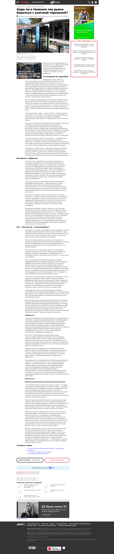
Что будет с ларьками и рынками (39, 452)
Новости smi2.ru (22, 518)
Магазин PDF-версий (61, 523)
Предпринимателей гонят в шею (32, 490)
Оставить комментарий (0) (57, 460)
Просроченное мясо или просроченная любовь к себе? (32, 496)
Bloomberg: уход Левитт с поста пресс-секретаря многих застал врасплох (84, 46)
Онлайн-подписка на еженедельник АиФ (80, 523)
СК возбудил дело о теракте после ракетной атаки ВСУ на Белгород (84, 65)
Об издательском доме (33, 523)
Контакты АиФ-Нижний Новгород (47, 525)
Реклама (52, 523)
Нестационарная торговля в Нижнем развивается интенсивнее (31, 486)
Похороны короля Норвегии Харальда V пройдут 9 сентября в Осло (84, 59)
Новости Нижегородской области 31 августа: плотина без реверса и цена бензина (84, 52)
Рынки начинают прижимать (38, 453)
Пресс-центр (44, 523)
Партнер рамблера (41, 547)
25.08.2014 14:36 (21, 6)
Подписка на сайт (32, 525)
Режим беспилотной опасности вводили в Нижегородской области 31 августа (84, 72)
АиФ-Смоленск (30, 53)
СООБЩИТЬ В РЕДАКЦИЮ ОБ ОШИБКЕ (67, 525)
